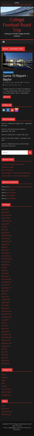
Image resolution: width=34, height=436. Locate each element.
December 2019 (6, 311)
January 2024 (5, 232)
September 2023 (7, 241)
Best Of (4, 374)
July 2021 (4, 294)
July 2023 (4, 247)
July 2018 (4, 349)
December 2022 (6, 256)
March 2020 (5, 305)
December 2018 (6, 334)
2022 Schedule (10, 190)
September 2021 (7, 288)
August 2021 (5, 291)
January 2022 (5, 276)
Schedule (4, 386)
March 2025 (5, 209)
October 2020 (6, 299)
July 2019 (4, 323)
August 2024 (5, 224)
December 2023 (6, 235)
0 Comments (25, 82)
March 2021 (5, 296)
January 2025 (5, 212)
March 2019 (5, 328)
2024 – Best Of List (7, 170)
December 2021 (6, 279)
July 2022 (4, 267)
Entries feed (5, 409)
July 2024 (4, 227)
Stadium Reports (8, 72)
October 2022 (6, 262)
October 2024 (6, 218)
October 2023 (6, 238)
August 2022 (5, 264)
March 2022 (5, 273)
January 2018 (5, 363)
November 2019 (6, 314)
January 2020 (5, 308)
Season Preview (6, 389)
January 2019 (5, 331)
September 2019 (7, 317)
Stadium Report (13, 85)
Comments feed (6, 411)
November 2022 (6, 259)
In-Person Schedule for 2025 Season (13, 164)
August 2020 (5, 302)
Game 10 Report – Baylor (15, 77)
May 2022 (5, 270)
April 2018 (5, 358)
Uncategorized (6, 395)
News (3, 380)
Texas (19, 85)
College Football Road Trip (17, 25)
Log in (3, 406)
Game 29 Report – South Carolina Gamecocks (16, 176)
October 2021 (6, 285)
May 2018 (5, 355)
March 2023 (5, 250)
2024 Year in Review (8, 167)
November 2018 (6, 337)
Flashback (5, 377)
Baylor (6, 85)
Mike (18, 82)
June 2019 (5, 326)
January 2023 (5, 253)
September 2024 (7, 221)
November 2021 (6, 282)
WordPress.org (6, 414)
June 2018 (5, 352)
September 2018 (7, 343)
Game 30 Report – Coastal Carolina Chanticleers (17, 5)
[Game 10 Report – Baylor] (17, 54)
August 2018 (5, 346)
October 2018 (6, 340)
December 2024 (6, 215)
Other (3, 383)
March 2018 (5, 360)
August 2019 (5, 320)
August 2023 (5, 244)
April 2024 (5, 230)
